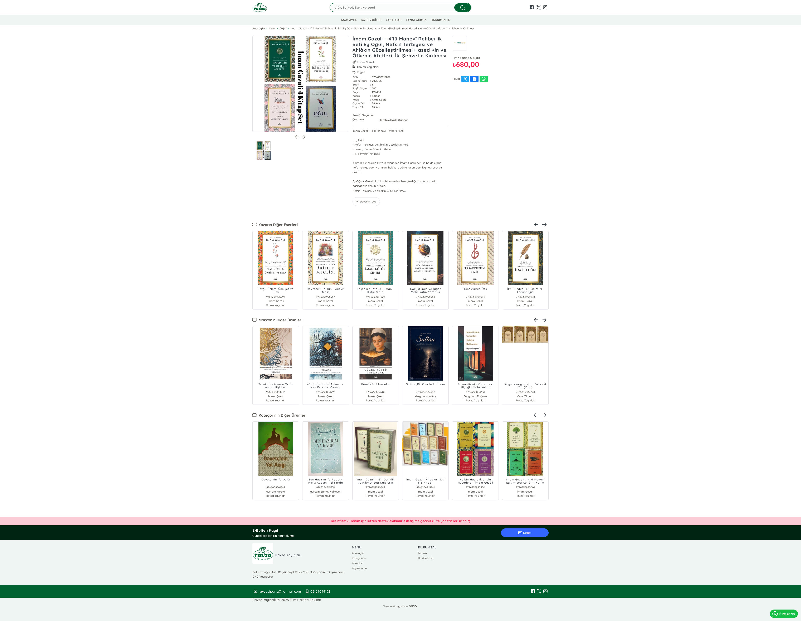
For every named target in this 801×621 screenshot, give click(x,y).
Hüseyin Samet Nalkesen (325, 491)
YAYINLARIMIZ (416, 20)
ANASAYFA (349, 20)
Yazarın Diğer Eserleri (277, 224)
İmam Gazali (365, 62)
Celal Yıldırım (525, 396)
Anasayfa (358, 553)
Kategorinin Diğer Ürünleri (281, 415)
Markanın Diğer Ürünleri (279, 320)
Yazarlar (357, 563)
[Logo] (259, 7)
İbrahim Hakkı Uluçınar (394, 120)
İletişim (422, 553)
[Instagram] (545, 591)
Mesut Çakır (275, 396)
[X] (539, 591)
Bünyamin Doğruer (475, 396)
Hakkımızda (425, 558)
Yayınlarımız (359, 568)
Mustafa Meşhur (276, 491)
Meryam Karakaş (425, 396)
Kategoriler (359, 558)
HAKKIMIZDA (440, 20)
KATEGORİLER (371, 20)
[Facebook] (533, 591)
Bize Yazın (787, 614)
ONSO (413, 606)
